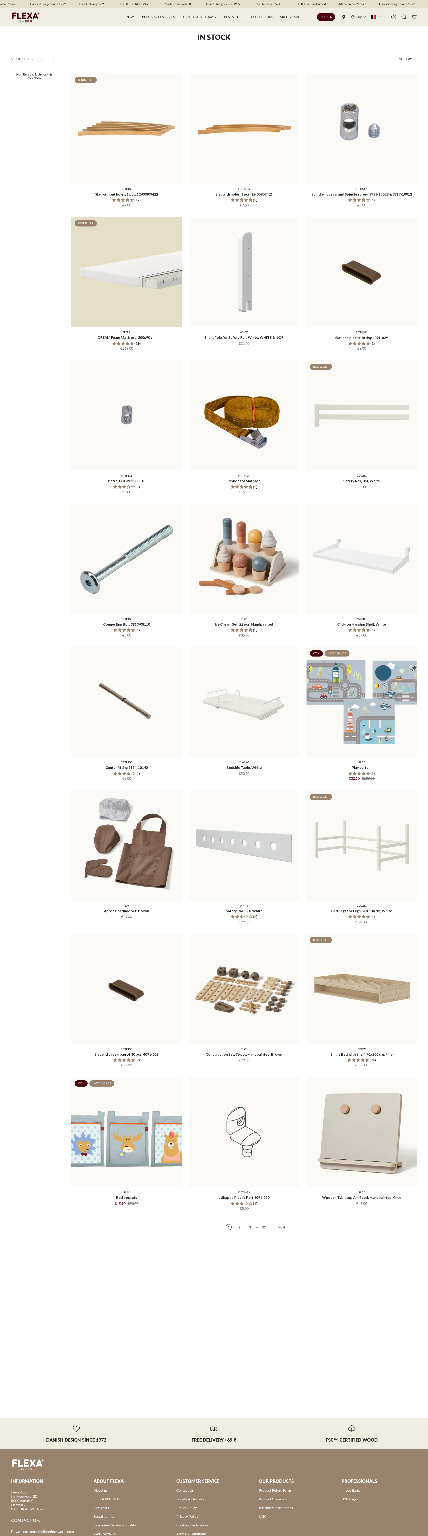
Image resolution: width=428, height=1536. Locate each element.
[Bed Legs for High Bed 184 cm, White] (362, 845)
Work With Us (105, 1534)
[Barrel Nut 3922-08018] (126, 415)
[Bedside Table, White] (244, 702)
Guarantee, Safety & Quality (115, 1525)
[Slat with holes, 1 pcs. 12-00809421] (244, 128)
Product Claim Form (274, 1499)
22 (264, 1227)
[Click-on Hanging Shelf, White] (362, 559)
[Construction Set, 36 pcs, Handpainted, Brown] (244, 989)
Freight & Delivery (190, 1499)
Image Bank (351, 1490)
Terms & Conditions (191, 1534)
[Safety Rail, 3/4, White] (362, 415)
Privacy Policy (187, 1516)
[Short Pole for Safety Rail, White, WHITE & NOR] (244, 272)
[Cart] (414, 17)
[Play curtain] (362, 702)
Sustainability (104, 1516)
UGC (263, 1516)
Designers (101, 1507)
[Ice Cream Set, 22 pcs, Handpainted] (244, 559)
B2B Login (350, 1499)
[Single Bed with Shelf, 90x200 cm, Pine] (362, 989)
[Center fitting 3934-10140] (126, 702)
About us (100, 1490)
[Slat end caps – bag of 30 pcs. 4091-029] (126, 989)
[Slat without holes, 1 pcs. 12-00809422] (126, 128)
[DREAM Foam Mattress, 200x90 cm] (126, 272)
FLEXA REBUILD (107, 1499)
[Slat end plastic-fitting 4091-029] (362, 272)
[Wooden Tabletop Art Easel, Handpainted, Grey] (362, 1132)
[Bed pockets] (126, 1132)
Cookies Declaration (192, 1525)
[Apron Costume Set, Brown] (126, 845)
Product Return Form (275, 1490)
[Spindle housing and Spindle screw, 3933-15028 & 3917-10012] (362, 128)
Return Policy (186, 1507)
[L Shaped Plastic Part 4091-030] (244, 1132)
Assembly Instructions (276, 1507)
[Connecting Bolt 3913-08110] (126, 559)
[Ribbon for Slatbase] (244, 415)
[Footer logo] (28, 1464)
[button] (158, 16)
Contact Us (185, 1490)
